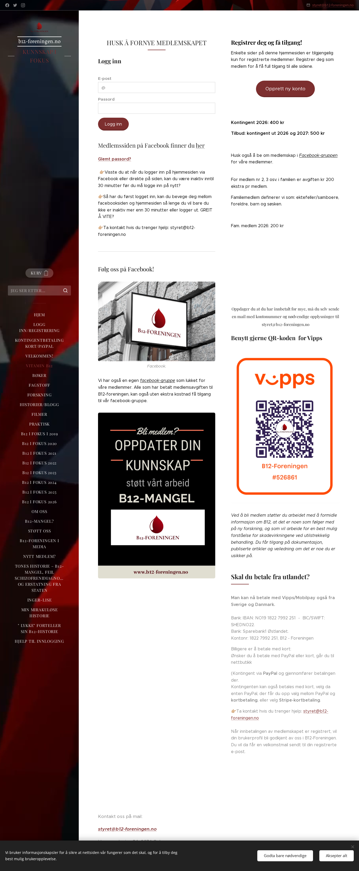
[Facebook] (7, 5)
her (200, 145)
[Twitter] (15, 5)
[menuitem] (39, 315)
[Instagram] (23, 5)
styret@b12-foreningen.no (333, 5)
